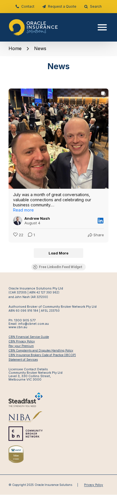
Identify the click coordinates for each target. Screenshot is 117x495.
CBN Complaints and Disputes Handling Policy (41, 350)
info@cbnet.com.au (33, 324)
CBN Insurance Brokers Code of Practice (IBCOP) (42, 355)
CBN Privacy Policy (22, 341)
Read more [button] (23, 210)
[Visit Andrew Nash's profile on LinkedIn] (17, 220)
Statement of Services (23, 359)
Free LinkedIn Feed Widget (60, 267)
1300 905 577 (24, 320)
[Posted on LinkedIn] (100, 220)
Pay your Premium (21, 346)
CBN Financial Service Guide (29, 336)
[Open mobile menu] (99, 27)
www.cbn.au (18, 327)
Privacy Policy (93, 484)
